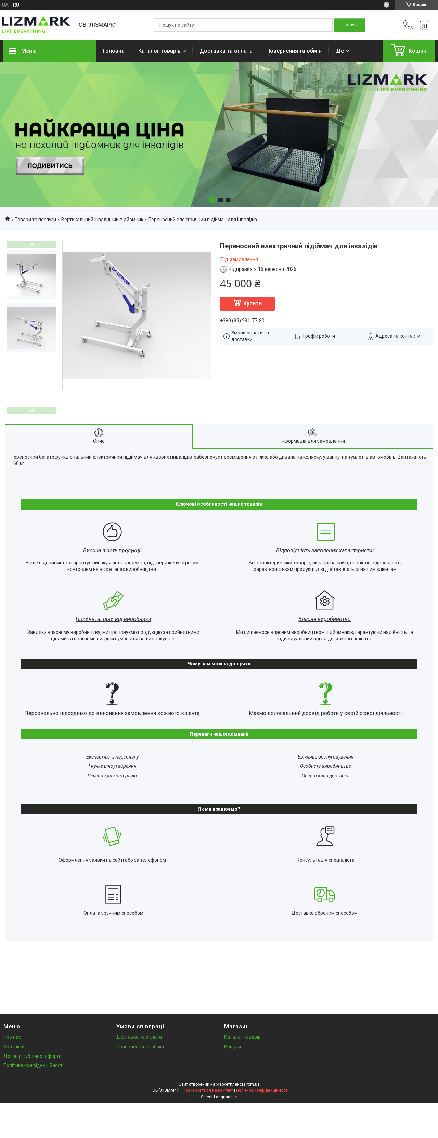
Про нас (12, 1037)
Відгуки (232, 1046)
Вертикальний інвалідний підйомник (102, 219)
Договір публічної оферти (32, 1056)
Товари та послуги (35, 219)
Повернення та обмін (294, 51)
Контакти (14, 1046)
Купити (252, 303)
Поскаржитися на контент (208, 1090)
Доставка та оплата (226, 51)
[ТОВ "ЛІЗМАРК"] (36, 25)
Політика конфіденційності (33, 1065)
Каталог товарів (159, 51)
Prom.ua (252, 1084)
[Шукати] (349, 25)
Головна (114, 51)
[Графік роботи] (424, 25)
